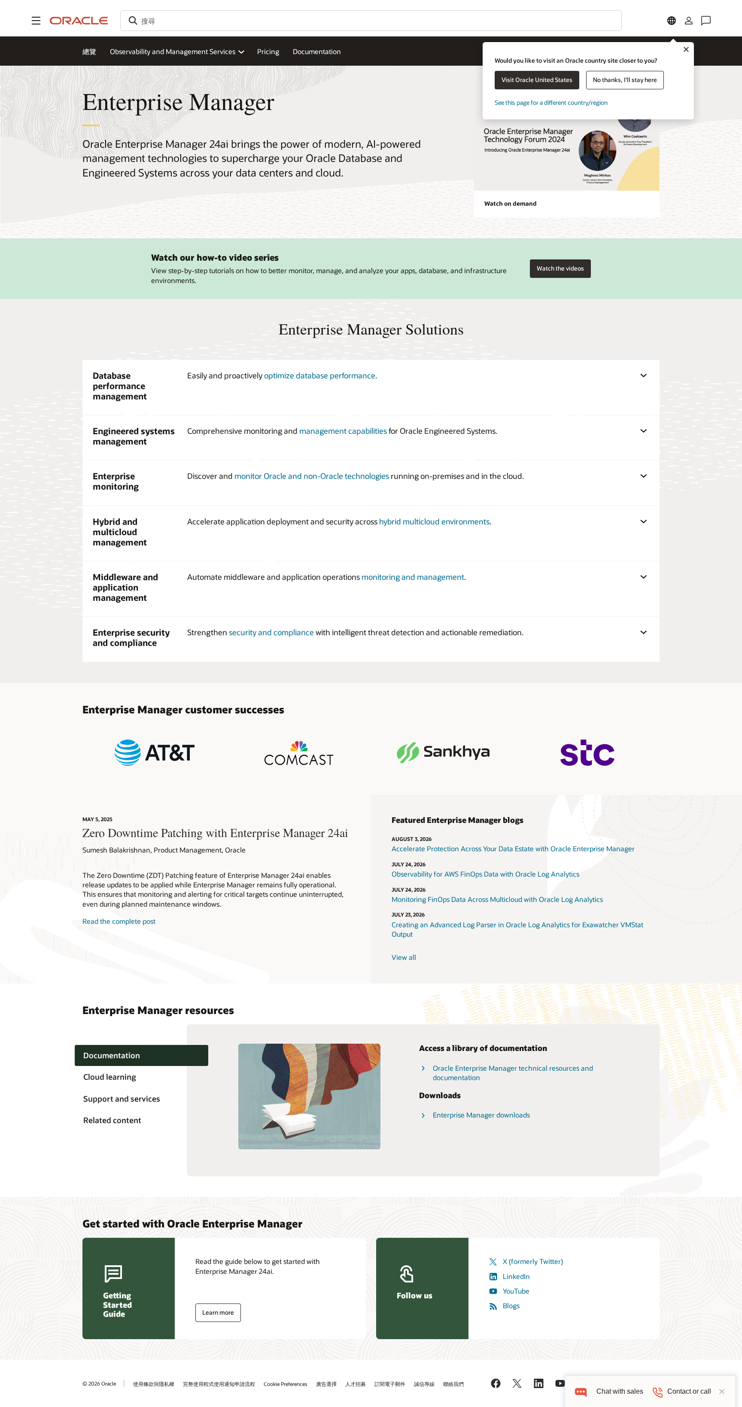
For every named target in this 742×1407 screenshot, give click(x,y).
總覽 (89, 51)
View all (404, 957)
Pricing (268, 51)
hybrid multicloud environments (434, 521)
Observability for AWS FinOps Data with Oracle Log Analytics (485, 873)
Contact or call (689, 1391)
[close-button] (722, 1392)
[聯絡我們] (706, 20)
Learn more (218, 1312)
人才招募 (355, 1383)
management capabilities (343, 431)
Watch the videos (560, 268)
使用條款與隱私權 (153, 1383)
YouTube (516, 1290)
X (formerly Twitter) (533, 1261)
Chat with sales (619, 1391)
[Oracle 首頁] (79, 20)
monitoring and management (413, 577)
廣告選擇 (326, 1383)
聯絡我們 (453, 1383)
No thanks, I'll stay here (625, 80)
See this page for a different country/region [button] (551, 102)
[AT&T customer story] (154, 753)
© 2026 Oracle (99, 1383)
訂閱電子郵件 (389, 1383)
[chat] (580, 1391)
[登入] (689, 20)
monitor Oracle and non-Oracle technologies (311, 476)
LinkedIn (516, 1276)
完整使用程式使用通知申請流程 (219, 1383)
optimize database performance (319, 375)
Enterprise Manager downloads (481, 1114)
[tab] (141, 1055)
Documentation (317, 51)
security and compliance (271, 632)
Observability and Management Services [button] (172, 51)
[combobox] (371, 20)
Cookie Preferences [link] (285, 1383)
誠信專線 (424, 1383)
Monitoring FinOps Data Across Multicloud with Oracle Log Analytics (498, 899)
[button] (36, 20)
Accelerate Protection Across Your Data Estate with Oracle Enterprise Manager (513, 848)
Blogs (511, 1305)
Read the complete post (118, 921)
